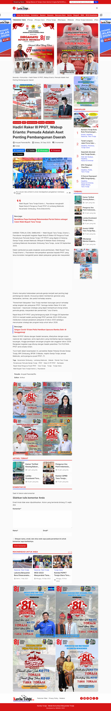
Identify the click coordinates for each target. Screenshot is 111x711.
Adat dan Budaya (23, 15)
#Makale (71, 20)
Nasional (84, 136)
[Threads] (87, 698)
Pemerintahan (32, 122)
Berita (69, 15)
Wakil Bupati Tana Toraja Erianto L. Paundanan (29, 369)
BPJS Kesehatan (91, 15)
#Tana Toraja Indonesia (84, 20)
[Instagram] (84, 698)
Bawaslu (50, 15)
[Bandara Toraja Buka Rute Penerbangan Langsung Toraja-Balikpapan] (86, 120)
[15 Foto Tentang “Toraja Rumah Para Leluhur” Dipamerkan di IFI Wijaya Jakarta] (42, 561)
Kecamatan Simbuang (24, 360)
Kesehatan (57, 570)
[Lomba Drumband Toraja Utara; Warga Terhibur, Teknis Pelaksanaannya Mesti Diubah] (18, 478)
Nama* (15, 531)
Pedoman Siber (42, 698)
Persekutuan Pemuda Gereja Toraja (25, 363)
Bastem (43, 15)
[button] (96, 2)
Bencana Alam (60, 15)
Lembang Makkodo (40, 360)
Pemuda (41, 122)
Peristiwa (91, 145)
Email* (45, 531)
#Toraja (30, 20)
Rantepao (60, 363)
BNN (82, 15)
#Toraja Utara (40, 20)
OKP (23, 122)
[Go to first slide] (71, 552)
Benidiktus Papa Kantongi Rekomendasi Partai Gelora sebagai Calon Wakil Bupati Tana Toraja (41, 220)
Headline (89, 134)
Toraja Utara (57, 366)
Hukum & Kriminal (87, 160)
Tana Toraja (50, 122)
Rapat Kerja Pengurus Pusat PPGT (24, 366)
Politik (90, 170)
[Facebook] (81, 698)
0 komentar (59, 142)
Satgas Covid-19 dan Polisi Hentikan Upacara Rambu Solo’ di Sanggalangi (40, 331)
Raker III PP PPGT (50, 363)
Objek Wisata (85, 185)
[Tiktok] (97, 698)
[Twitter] (93, 698)
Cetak (17, 146)
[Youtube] (90, 698)
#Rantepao (62, 20)
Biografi (76, 15)
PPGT (40, 363)
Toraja (49, 366)
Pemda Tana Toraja (61, 360)
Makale (50, 360)
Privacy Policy (53, 698)
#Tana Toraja (51, 20)
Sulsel (16, 570)
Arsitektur (34, 15)
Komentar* (17, 509)
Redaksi (62, 698)
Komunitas (17, 122)
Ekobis (83, 134)
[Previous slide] (69, 552)
